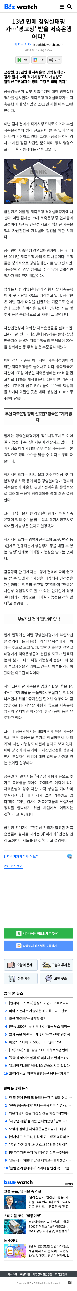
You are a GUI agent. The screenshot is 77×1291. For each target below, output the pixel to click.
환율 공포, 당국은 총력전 (22, 1191)
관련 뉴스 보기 (13, 866)
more (69, 1183)
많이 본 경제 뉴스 (16, 1087)
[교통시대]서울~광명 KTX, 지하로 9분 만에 (38, 1049)
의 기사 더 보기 (21, 856)
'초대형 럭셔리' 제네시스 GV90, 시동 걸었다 (39, 1065)
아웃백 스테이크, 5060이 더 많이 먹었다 (36, 1042)
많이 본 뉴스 (13, 993)
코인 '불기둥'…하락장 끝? (27, 1018)
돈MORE (11, 1240)
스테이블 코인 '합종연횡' (22, 1215)
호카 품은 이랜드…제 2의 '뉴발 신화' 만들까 (39, 1034)
